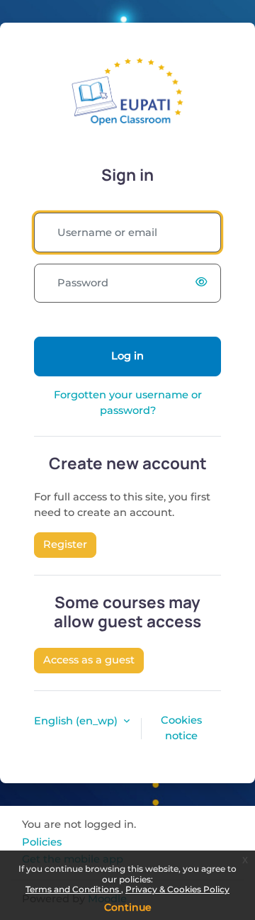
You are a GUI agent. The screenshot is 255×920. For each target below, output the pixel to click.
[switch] (204, 283)
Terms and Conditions (73, 889)
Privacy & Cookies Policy (177, 889)
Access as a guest (89, 659)
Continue (128, 907)
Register (65, 544)
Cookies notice (181, 728)
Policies (42, 842)
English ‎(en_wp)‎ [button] (77, 720)
